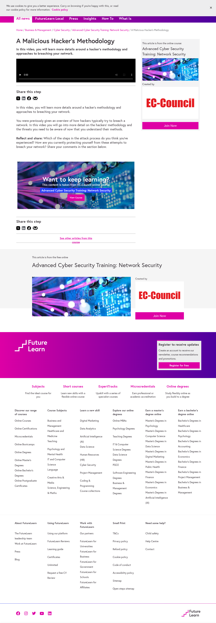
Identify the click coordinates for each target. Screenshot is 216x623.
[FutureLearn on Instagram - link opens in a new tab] (26, 613)
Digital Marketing (89, 420)
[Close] (210, 7)
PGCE (116, 464)
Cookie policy (120, 557)
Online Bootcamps (24, 444)
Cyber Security (62, 30)
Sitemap (117, 580)
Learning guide (55, 549)
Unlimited (52, 564)
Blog (17, 559)
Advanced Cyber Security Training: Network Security (100, 30)
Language (52, 469)
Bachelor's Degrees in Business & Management (189, 487)
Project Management (91, 472)
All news (23, 18)
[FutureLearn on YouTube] (42, 613)
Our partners (86, 533)
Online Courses (23, 420)
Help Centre (151, 541)
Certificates (53, 557)
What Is (125, 18)
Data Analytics (88, 428)
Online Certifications (26, 428)
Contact (149, 549)
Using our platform (57, 533)
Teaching (52, 441)
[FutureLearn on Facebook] (19, 613)
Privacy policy (120, 541)
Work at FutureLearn (26, 543)
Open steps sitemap (123, 588)
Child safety (152, 533)
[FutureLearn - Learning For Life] (191, 613)
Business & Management (38, 30)
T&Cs (116, 533)
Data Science (87, 446)
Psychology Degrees (124, 428)
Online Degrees (23, 452)
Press (73, 18)
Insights (89, 18)
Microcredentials (24, 436)
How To (107, 18)
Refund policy (120, 549)
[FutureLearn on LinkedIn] (50, 613)
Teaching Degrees (122, 436)
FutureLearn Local (49, 18)
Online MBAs (120, 420)
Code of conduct (122, 564)
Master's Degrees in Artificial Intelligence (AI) (156, 497)
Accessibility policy (123, 572)
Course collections (90, 490)
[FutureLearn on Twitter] (34, 613)
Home (19, 30)
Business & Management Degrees (120, 488)
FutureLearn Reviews (58, 541)
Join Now (170, 126)
